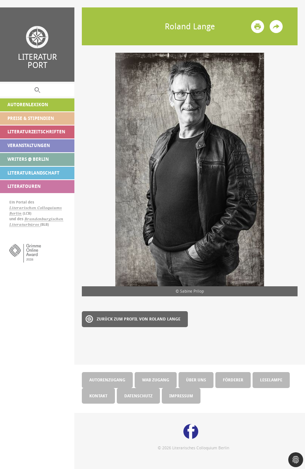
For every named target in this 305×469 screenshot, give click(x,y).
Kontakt (98, 395)
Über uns (196, 379)
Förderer (233, 379)
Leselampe (271, 379)
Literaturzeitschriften (36, 131)
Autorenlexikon (27, 104)
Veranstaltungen (28, 145)
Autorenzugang (107, 379)
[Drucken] (257, 26)
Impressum (181, 395)
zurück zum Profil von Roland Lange (138, 319)
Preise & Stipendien (30, 118)
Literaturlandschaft (33, 173)
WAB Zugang (155, 379)
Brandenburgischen (44, 219)
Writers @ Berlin (28, 159)
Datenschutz (138, 395)
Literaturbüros (24, 224)
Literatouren (24, 186)
